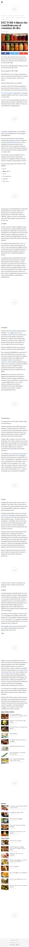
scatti (21, 243)
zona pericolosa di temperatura (18, 453)
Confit (10, 334)
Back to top (14, 940)
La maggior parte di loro (15, 332)
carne (20, 513)
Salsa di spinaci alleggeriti (16, 818)
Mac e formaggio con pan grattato (18, 872)
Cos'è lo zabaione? (14, 866)
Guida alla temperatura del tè (17, 746)
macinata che (5, 515)
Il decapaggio (5, 626)
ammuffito (4, 131)
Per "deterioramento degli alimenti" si (12, 93)
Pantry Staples (13, 733)
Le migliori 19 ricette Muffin (16, 812)
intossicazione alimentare (13, 142)
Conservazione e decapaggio (7, 15)
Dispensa (18, 17)
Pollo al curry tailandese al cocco (18, 879)
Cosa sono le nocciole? (15, 840)
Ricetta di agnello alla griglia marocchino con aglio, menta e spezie (17, 848)
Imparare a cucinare (10, 17)
